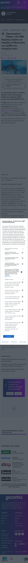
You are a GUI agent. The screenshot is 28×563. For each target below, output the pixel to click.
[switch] (22, 252)
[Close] (24, 221)
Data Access (14, 342)
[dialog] (14, 281)
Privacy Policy (22, 342)
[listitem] (14, 249)
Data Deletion (5, 342)
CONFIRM (8, 336)
